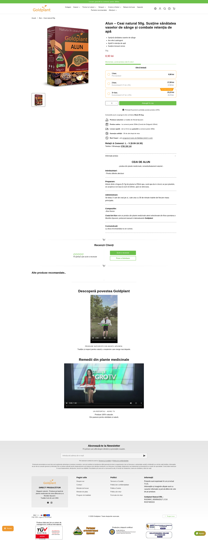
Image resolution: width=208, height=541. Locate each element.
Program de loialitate (83, 495)
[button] (155, 8)
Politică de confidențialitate (119, 485)
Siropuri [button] (101, 7)
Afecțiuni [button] (112, 10)
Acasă (34, 18)
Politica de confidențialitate (120, 461)
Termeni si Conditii (116, 481)
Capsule (140, 7)
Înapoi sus (171, 516)
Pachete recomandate (99, 10)
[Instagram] (51, 502)
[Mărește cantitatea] (116, 103)
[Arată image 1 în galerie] (38, 100)
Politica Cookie (115, 488)
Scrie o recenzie (123, 253)
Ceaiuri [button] (75, 7)
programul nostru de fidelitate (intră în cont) (138, 138)
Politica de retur (115, 492)
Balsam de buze (129, 7)
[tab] (38, 100)
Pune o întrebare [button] (123, 258)
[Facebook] (48, 502)
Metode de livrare (82, 488)
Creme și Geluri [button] (113, 7)
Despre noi (80, 481)
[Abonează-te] (144, 455)
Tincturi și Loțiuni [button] (88, 7)
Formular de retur (116, 495)
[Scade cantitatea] (107, 103)
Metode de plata (82, 492)
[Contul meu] (160, 8)
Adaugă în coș (148, 103)
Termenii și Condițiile (105, 461)
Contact (79, 485)
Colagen (68, 7)
